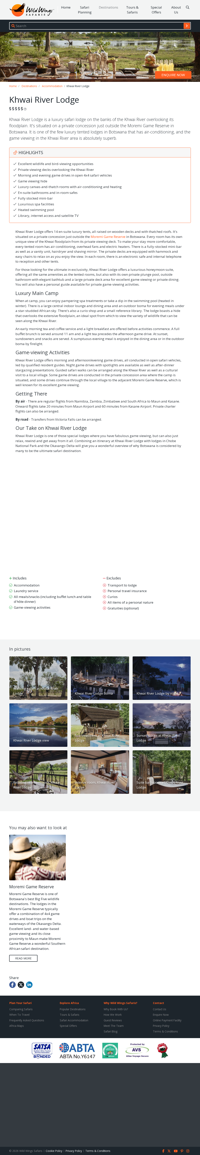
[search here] (187, 7)
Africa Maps (16, 1026)
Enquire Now (161, 1014)
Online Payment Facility (167, 1020)
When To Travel (19, 1014)
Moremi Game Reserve (108, 236)
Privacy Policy (161, 1026)
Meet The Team (114, 1026)
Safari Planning (85, 10)
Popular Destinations (73, 1009)
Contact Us (159, 1009)
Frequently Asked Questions (26, 1020)
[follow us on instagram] (188, 1151)
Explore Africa (69, 1003)
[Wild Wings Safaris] (31, 10)
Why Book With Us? (116, 1009)
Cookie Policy (54, 1151)
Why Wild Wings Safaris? (120, 1003)
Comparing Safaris (21, 1009)
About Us (176, 10)
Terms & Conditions (165, 1031)
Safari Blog (110, 1031)
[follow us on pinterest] (182, 1151)
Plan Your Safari (20, 1003)
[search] (187, 26)
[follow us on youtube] (175, 1151)
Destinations (108, 7)
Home (66, 7)
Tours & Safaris (132, 10)
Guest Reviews (113, 1020)
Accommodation (52, 86)
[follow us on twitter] (169, 1151)
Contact (158, 1003)
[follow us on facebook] (163, 1151)
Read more (23, 958)
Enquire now (173, 75)
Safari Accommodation (74, 1020)
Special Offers (156, 10)
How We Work (113, 1014)
